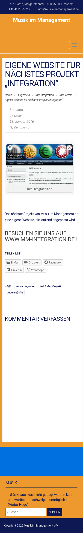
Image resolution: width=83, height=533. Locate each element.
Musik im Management (41, 20)
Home (8, 95)
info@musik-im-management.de (58, 9)
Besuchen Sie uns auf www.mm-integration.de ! (41, 236)
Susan (18, 115)
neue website (15, 292)
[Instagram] (36, 461)
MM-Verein (65, 95)
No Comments (19, 127)
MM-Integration (45, 95)
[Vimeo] (46, 461)
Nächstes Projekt (50, 286)
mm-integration (26, 286)
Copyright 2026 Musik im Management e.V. (31, 525)
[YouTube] (56, 461)
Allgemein (24, 95)
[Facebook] (26, 461)
